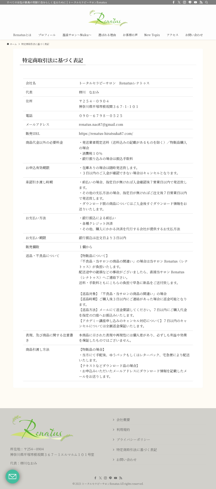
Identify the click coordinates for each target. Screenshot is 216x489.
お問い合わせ (126, 459)
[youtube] (195, 2)
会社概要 (123, 419)
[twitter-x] (179, 2)
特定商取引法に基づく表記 (136, 449)
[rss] (201, 2)
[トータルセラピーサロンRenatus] (108, 18)
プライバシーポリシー (133, 439)
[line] (190, 2)
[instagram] (184, 2)
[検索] (206, 2)
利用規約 (123, 429)
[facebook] (173, 2)
